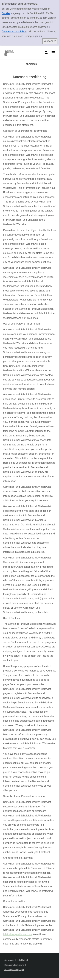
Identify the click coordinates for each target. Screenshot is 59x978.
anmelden (31, 63)
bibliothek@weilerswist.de (17, 934)
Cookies (6, 13)
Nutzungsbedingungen (14, 969)
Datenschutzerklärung (14, 965)
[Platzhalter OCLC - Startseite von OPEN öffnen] (22, 52)
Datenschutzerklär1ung (14, 31)
